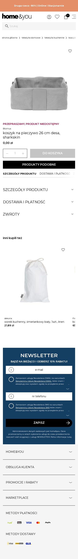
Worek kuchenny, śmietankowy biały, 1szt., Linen (34, 321)
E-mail (39, 369)
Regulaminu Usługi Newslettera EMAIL (34, 381)
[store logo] (16, 17)
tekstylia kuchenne (54, 37)
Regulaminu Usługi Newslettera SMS (33, 407)
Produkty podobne (39, 164)
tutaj (69, 437)
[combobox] (39, 26)
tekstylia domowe (31, 37)
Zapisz (39, 422)
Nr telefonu (39, 396)
